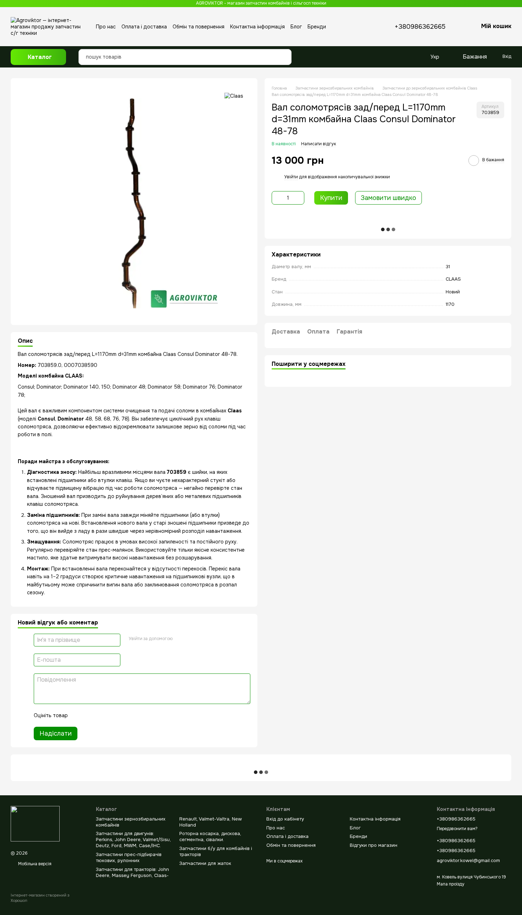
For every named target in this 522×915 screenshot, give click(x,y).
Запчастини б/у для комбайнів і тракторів (215, 851)
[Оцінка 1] (79, 715)
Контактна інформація (257, 26)
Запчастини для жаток (205, 863)
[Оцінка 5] (125, 715)
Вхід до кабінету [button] (285, 819)
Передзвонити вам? (457, 829)
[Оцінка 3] (102, 715)
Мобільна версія (34, 864)
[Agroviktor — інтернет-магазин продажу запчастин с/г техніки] (35, 824)
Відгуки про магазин (373, 845)
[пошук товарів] (284, 51)
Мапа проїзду (450, 884)
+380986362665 (420, 26)
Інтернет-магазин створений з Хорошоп (40, 898)
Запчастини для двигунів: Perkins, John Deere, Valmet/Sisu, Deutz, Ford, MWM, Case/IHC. (133, 839)
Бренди (317, 26)
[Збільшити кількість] (299, 197)
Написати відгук (318, 144)
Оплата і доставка (144, 26)
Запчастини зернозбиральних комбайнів (130, 822)
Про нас (106, 26)
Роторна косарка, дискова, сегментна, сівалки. (210, 836)
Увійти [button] (291, 177)
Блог (296, 26)
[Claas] (234, 96)
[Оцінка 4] (113, 715)
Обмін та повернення (198, 26)
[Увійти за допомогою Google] (180, 639)
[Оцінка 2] (91, 715)
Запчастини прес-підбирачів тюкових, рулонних (129, 857)
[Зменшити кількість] (277, 197)
